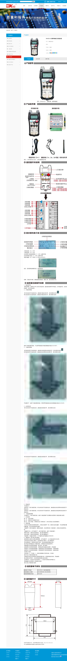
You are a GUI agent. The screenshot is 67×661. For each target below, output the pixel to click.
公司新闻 (35, 5)
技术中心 (53, 5)
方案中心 (47, 5)
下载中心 (59, 5)
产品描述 (28, 58)
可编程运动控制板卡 (11, 59)
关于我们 (8, 650)
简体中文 (59, 1)
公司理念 (7, 654)
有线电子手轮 (10, 64)
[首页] (11, 7)
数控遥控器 (27, 656)
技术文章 (38, 58)
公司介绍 (30, 5)
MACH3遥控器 (10, 46)
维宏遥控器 (17, 654)
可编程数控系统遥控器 (12, 51)
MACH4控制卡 (10, 62)
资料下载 (47, 58)
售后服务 (37, 650)
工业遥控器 (10, 56)
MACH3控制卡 (17, 652)
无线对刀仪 (10, 43)
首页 (24, 5)
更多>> (17, 658)
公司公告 (7, 656)
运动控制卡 (10, 38)
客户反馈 (36, 652)
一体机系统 (10, 48)
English (64, 1)
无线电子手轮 (10, 54)
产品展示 (41, 5)
